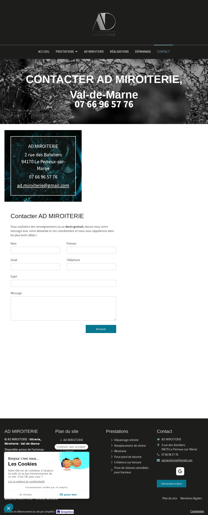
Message (16, 293)
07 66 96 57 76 (43, 177)
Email (14, 260)
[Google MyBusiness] (180, 471)
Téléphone (73, 260)
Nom (13, 243)
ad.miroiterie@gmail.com (43, 185)
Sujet (14, 276)
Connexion (197, 511)
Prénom (71, 243)
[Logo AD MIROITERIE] (104, 44)
